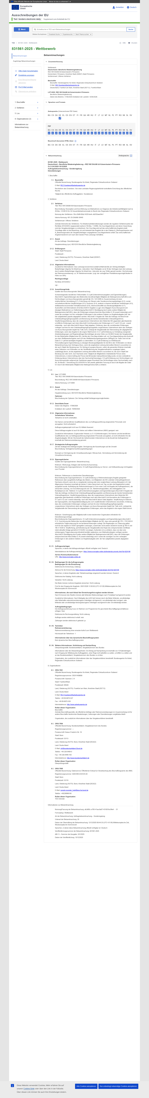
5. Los (17, 113)
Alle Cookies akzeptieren (86, 1086)
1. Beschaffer (20, 102)
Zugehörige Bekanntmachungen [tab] (24, 61)
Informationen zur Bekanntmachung (21, 126)
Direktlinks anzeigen (26, 75)
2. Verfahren (19, 108)
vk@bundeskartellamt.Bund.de (71, 748)
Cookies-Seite (28, 1089)
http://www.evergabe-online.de (69, 557)
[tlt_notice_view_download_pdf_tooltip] (49, 132)
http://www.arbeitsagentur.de (77, 704)
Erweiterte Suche (54, 34)
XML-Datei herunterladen (28, 71)
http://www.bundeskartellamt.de (78, 758)
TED (13, 43)
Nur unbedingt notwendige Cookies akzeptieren (118, 1086)
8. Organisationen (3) (23, 119)
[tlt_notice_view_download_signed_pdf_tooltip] (60, 118)
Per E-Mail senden (25, 87)
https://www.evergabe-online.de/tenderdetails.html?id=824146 (97, 570)
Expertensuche (67, 34)
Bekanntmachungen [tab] (20, 56)
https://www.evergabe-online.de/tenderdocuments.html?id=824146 (106, 551)
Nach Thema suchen (82, 34)
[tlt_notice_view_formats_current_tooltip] (131, 156)
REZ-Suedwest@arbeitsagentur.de (67, 85)
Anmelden (120, 7)
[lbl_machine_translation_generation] (75, 141)
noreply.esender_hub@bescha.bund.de (74, 790)
